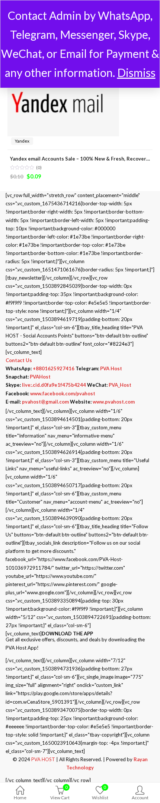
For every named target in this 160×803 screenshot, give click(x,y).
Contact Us (19, 360)
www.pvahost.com (114, 402)
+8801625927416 (53, 368)
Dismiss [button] (136, 72)
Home (20, 797)
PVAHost (40, 377)
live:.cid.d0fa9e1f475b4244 (54, 385)
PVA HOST (43, 759)
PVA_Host (120, 385)
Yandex (22, 141)
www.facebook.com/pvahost (62, 393)
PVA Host (111, 368)
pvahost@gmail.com (45, 402)
